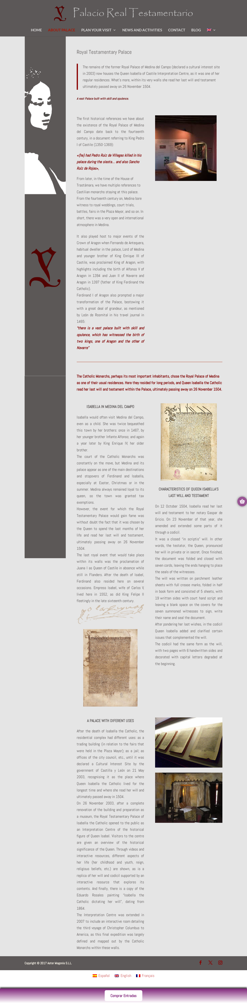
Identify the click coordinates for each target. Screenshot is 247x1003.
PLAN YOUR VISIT (96, 30)
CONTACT (176, 30)
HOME (36, 30)
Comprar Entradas (123, 995)
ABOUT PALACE (61, 30)
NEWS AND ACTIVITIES (142, 30)
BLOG (196, 30)
